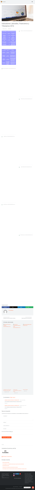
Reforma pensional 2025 (6, 462)
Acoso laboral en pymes (6, 465)
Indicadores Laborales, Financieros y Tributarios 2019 (12, 405)
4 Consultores (11, 310)
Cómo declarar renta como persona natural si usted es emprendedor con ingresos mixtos (15, 468)
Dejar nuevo (12, 397)
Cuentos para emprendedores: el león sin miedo (17, 390)
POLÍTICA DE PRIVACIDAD (17, 478)
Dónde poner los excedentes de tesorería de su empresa (10, 467)
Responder (6, 403)
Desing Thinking (25, 389)
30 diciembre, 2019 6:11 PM (23, 405)
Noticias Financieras (7, 456)
